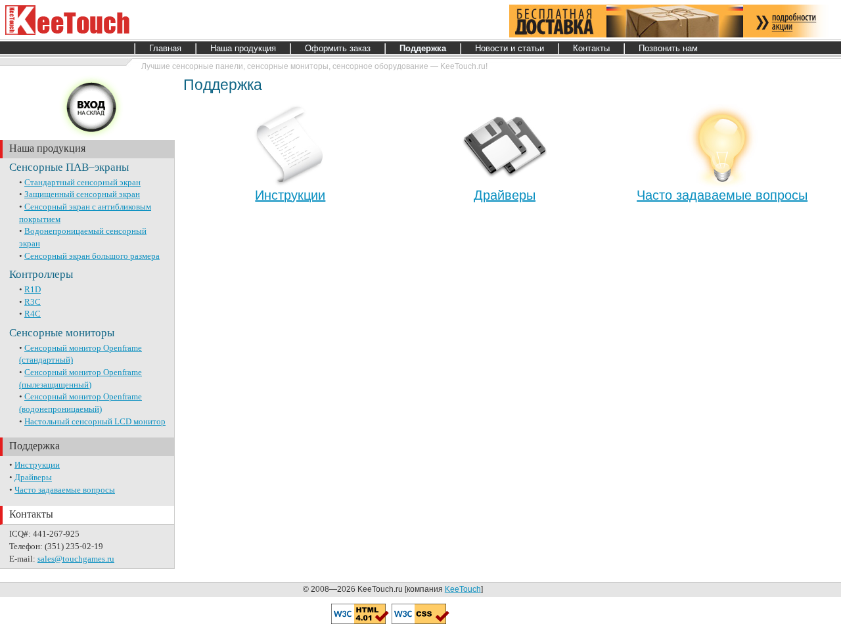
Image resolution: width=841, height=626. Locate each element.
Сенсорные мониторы (61, 332)
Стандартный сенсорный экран (82, 182)
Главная (165, 48)
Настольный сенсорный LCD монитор (95, 421)
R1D (32, 289)
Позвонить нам (668, 48)
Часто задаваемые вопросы (64, 490)
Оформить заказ (338, 48)
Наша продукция (243, 48)
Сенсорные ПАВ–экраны (69, 167)
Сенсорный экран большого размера (92, 256)
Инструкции (37, 465)
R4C (32, 314)
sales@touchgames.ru (75, 559)
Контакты (591, 48)
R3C (32, 302)
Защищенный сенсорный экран (82, 194)
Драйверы (33, 477)
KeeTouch (463, 589)
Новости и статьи (509, 48)
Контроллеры (41, 274)
